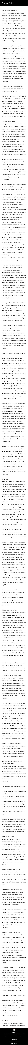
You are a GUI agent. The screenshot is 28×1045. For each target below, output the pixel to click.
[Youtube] (16, 1043)
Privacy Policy (14, 1039)
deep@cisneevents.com (10, 91)
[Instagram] (11, 1043)
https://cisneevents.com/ (14, 31)
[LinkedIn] (15, 1043)
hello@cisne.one (14, 1035)
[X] (14, 1043)
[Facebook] (12, 1043)
